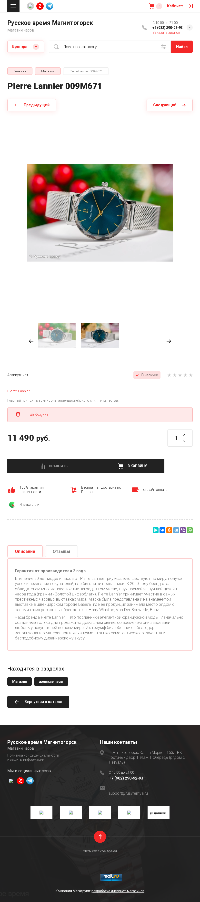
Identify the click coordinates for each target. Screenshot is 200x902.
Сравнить (58, 466)
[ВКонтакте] (162, 530)
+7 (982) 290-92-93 (167, 28)
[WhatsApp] (190, 530)
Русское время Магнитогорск (50, 22)
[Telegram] (176, 530)
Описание (25, 551)
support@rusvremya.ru (128, 793)
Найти (182, 46)
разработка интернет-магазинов (117, 891)
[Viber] (183, 530)
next (169, 341)
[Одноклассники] (169, 530)
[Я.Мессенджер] (156, 530)
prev (31, 341)
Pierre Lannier (18, 391)
